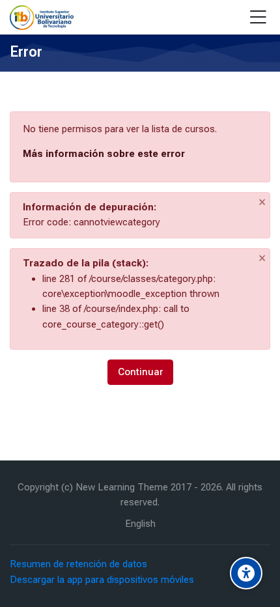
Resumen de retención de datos (78, 564)
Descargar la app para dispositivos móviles (102, 580)
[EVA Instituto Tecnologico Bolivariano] (42, 17)
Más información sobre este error (104, 154)
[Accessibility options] (246, 573)
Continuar (140, 372)
